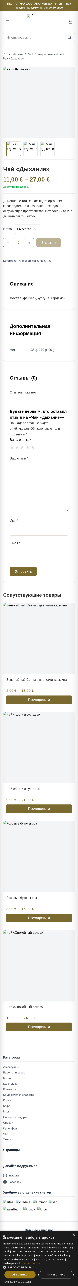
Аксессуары (11, 1066)
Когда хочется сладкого (18, 1094)
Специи (8, 1122)
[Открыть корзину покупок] (70, 22)
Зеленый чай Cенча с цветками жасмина (36, 679)
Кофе (6, 1105)
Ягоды (7, 1139)
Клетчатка (9, 1089)
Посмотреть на (39, 699)
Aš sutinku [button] (20, 1274)
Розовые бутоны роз (21, 897)
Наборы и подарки (15, 1117)
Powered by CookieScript (18, 1281)
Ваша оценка (20, 439)
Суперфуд (10, 1128)
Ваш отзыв (19, 458)
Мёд (6, 1111)
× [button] (73, 1235)
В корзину (48, 242)
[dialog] (39, 1258)
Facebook (14, 1181)
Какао (7, 1078)
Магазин (17, 54)
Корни (7, 1100)
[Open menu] (7, 21)
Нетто (7, 229)
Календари (10, 1083)
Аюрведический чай (51, 54)
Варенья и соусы (14, 1072)
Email (15, 543)
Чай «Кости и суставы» (23, 789)
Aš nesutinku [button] (56, 1274)
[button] (39, 1267)
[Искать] (69, 37)
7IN (5, 54)
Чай (30, 54)
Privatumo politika (29, 1263)
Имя (14, 520)
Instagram (14, 1175)
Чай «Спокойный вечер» (24, 1007)
